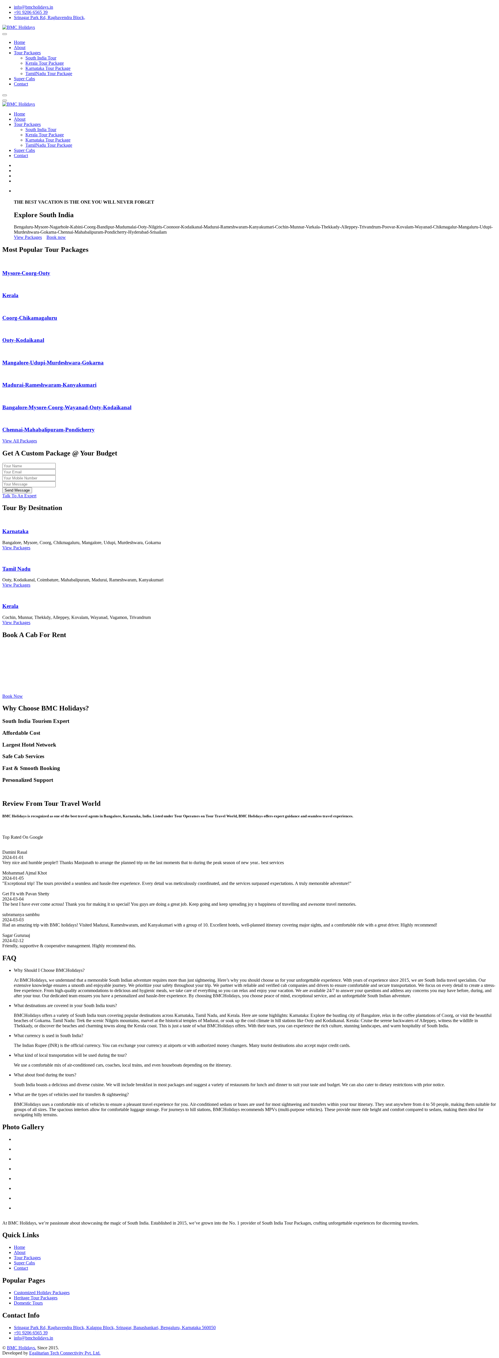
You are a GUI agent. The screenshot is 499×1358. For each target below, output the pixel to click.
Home (19, 42)
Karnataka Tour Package (47, 68)
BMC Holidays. (21, 1347)
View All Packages (19, 440)
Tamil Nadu (16, 569)
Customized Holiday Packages (42, 1292)
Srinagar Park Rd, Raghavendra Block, (49, 17)
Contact (21, 83)
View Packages (28, 237)
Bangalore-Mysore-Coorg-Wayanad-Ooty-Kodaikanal (66, 407)
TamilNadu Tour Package (48, 73)
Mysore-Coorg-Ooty (26, 273)
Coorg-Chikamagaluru (29, 318)
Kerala (10, 295)
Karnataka (15, 531)
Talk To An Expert (19, 495)
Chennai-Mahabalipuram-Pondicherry (48, 430)
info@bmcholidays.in (33, 7)
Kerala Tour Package (44, 63)
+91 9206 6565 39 (31, 12)
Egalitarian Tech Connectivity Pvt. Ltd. (64, 1352)
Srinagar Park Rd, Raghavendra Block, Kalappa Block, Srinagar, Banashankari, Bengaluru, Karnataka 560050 (115, 1327)
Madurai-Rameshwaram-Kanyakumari (49, 385)
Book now (56, 237)
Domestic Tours (28, 1303)
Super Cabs (24, 78)
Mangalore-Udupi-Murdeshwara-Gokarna (53, 363)
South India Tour (40, 57)
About (19, 47)
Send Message (17, 490)
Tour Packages (27, 52)
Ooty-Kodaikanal (23, 340)
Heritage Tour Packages (35, 1297)
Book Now (12, 696)
